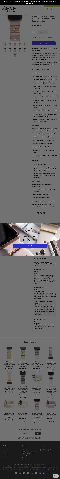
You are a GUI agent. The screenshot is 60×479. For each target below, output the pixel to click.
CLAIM (30, 246)
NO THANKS (30, 252)
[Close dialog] (58, 225)
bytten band (26, 1)
